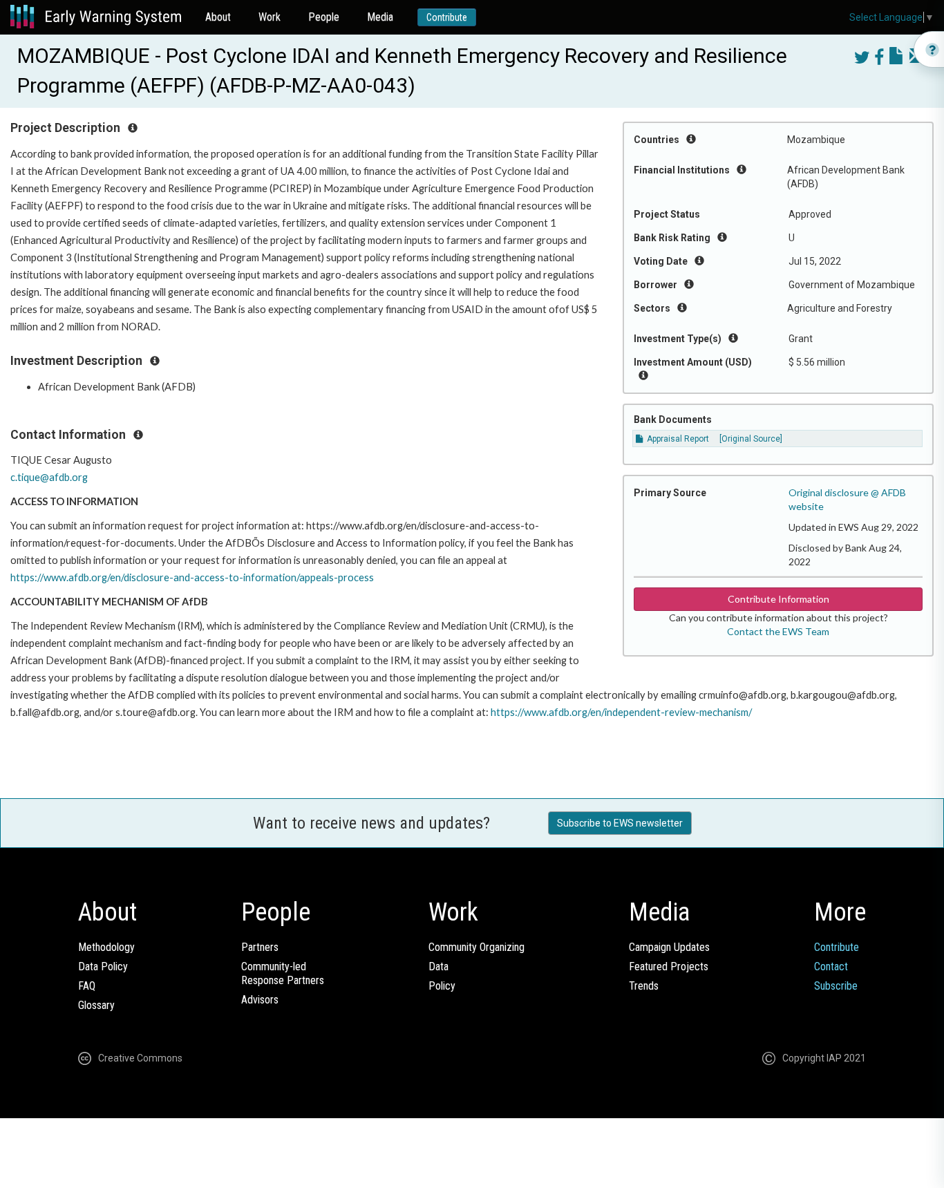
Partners (260, 947)
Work (269, 16)
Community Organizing (476, 947)
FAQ (86, 985)
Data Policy (103, 966)
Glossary (96, 1005)
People (323, 16)
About (218, 16)
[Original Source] (750, 439)
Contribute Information (778, 599)
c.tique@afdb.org (49, 477)
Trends (644, 985)
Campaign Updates (669, 947)
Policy (441, 985)
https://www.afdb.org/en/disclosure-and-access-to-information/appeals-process (192, 577)
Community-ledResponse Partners (282, 973)
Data (438, 966)
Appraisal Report (677, 439)
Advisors (260, 999)
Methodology (106, 947)
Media (380, 16)
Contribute (446, 17)
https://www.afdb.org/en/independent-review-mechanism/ (621, 712)
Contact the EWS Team (778, 631)
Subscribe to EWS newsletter (620, 823)
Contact (831, 966)
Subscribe (836, 985)
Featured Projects (668, 966)
